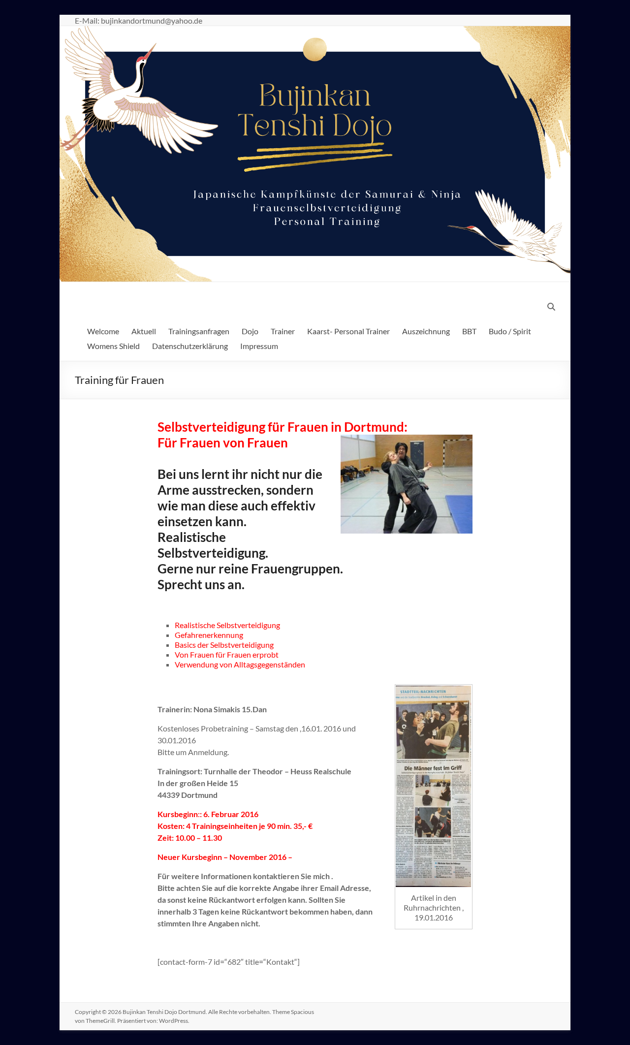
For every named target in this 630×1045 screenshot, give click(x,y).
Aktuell (143, 331)
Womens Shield (113, 345)
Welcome (103, 331)
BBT (469, 331)
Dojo (250, 331)
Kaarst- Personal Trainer (348, 331)
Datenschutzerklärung (190, 345)
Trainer (283, 331)
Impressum (259, 345)
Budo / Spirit (510, 331)
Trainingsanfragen (198, 331)
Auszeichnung (426, 331)
